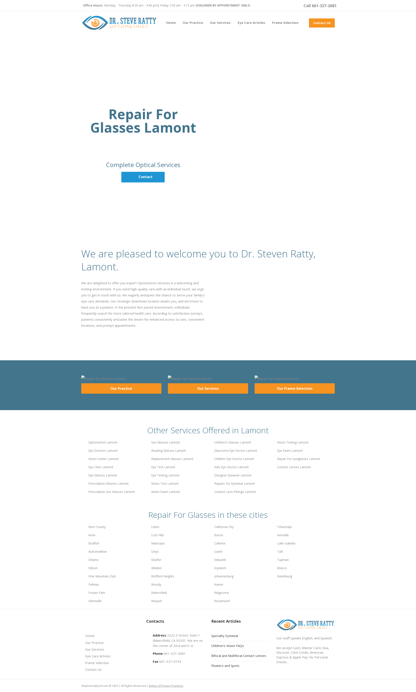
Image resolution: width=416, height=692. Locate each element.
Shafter (156, 560)
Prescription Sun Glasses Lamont (111, 492)
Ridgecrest (221, 593)
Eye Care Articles (251, 22)
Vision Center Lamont (103, 459)
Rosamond (222, 601)
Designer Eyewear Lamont (233, 475)
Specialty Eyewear (225, 636)
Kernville (283, 535)
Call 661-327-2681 (320, 5)
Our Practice (193, 22)
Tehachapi (284, 527)
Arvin (91, 535)
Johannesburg (224, 576)
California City (224, 527)
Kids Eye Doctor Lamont (231, 467)
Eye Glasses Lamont (102, 475)
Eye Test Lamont (163, 467)
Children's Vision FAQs (227, 645)
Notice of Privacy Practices (166, 686)
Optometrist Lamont (102, 442)
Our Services (220, 22)
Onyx (154, 551)
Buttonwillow (97, 551)
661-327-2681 (175, 653)
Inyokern (220, 568)
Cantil (218, 551)
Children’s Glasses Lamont (232, 442)
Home (171, 22)
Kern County (97, 527)
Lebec (155, 527)
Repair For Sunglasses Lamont (298, 459)
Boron (218, 535)
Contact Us (322, 23)
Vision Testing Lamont (293, 442)
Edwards (220, 560)
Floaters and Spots (225, 665)
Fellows (93, 584)
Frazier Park (96, 593)
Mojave (156, 601)
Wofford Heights (162, 576)
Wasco (282, 568)
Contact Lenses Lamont (294, 467)
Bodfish (93, 543)
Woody (156, 584)
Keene (218, 584)
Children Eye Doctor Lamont (234, 459)
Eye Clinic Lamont (100, 467)
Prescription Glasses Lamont (108, 483)
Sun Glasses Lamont (165, 442)
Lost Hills (157, 535)
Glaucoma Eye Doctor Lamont (235, 450)
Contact (145, 176)
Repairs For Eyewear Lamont (234, 483)
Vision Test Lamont (165, 483)
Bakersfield (159, 593)
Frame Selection (285, 22)
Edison (93, 568)
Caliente (220, 543)
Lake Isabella (286, 543)
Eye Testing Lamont (165, 475)
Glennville (95, 601)
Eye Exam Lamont (290, 450)
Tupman (283, 560)
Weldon (156, 568)
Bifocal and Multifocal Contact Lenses (238, 655)
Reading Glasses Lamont (168, 450)
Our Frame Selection (294, 388)
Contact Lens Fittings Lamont (235, 492)
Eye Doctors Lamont (103, 450)
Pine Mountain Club (102, 576)
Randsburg (284, 576)
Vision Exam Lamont (165, 492)
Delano (93, 560)
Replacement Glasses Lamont (172, 459)
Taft (280, 551)
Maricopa (157, 543)
